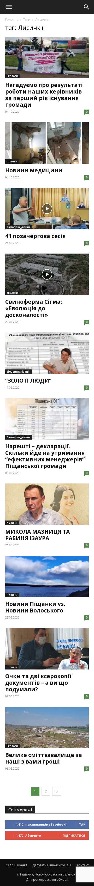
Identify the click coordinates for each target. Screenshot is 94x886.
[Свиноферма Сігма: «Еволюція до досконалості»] (47, 274)
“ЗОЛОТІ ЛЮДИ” (28, 380)
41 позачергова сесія (35, 236)
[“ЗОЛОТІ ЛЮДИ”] (47, 353)
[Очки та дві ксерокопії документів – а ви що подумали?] (47, 648)
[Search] (86, 7)
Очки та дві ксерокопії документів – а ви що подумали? (38, 682)
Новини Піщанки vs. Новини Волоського (35, 607)
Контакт (83, 865)
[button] (9, 7)
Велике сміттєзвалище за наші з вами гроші (43, 758)
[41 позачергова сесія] (47, 208)
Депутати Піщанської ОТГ (52, 865)
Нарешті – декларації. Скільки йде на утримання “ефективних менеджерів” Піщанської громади (45, 456)
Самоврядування (19, 227)
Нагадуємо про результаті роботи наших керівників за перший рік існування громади (44, 94)
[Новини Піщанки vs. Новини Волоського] (47, 576)
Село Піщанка (16, 865)
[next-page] (56, 791)
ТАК (82, 824)
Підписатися (74, 835)
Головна (11, 19)
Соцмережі (20, 810)
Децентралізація (18, 371)
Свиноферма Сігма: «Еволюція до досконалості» (33, 308)
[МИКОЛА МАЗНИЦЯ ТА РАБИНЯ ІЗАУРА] (47, 504)
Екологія (13, 76)
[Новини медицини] (47, 143)
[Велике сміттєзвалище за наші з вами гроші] (47, 727)
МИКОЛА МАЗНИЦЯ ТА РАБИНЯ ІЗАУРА (37, 535)
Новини (12, 161)
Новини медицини (33, 170)
